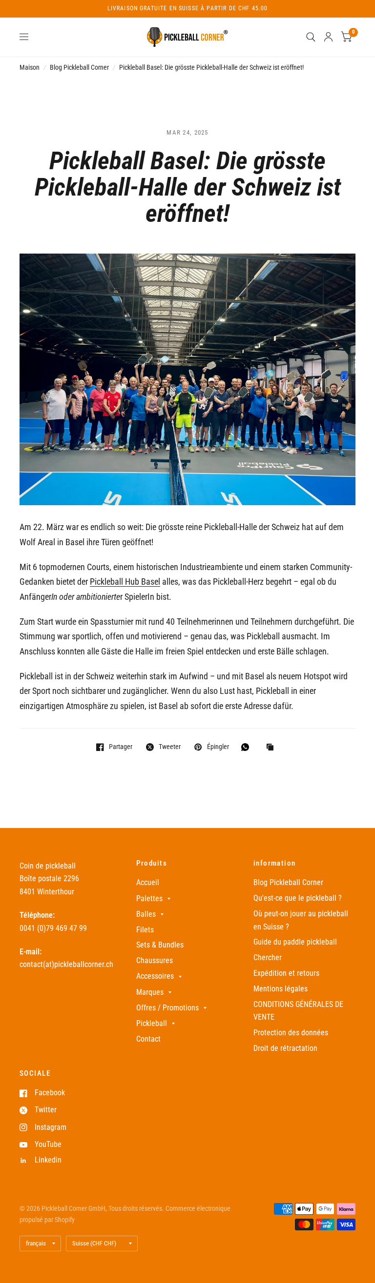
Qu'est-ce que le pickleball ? (297, 898)
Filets (145, 929)
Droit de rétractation (285, 1048)
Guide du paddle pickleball (295, 942)
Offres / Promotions (167, 1007)
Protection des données (290, 1032)
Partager (120, 746)
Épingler (218, 746)
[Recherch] (311, 37)
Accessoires (155, 976)
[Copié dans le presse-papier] (272, 747)
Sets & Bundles (160, 944)
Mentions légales (280, 988)
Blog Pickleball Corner (79, 67)
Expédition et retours (286, 973)
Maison (30, 67)
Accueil (147, 882)
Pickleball (151, 1023)
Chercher (267, 957)
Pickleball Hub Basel (125, 581)
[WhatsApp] (247, 747)
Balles (146, 914)
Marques (150, 992)
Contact (148, 1039)
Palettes (149, 898)
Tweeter (170, 746)
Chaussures (154, 960)
